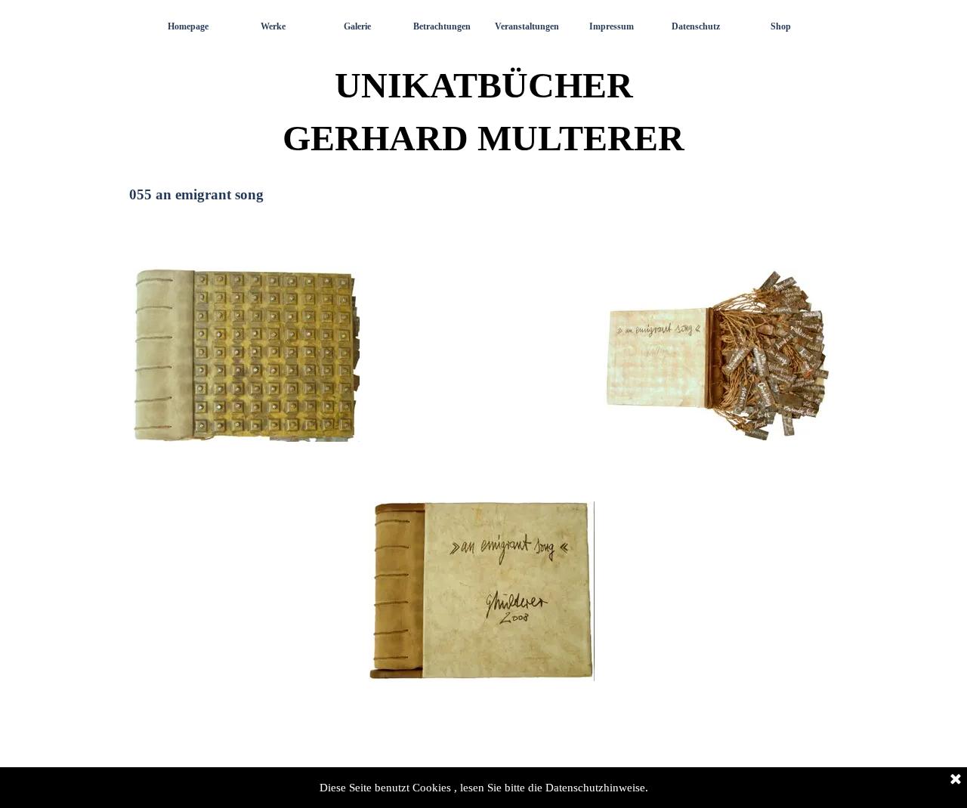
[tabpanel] (483, 476)
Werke (273, 26)
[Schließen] (955, 780)
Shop (781, 26)
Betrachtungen (442, 26)
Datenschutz (696, 26)
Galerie (357, 26)
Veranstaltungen (527, 26)
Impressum (611, 26)
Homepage (188, 26)
